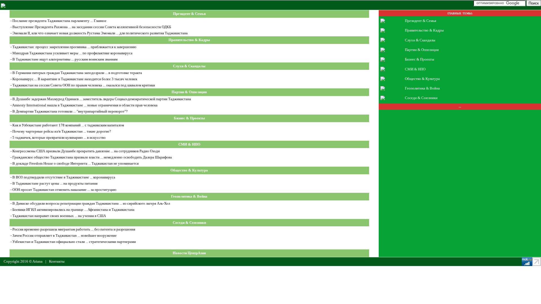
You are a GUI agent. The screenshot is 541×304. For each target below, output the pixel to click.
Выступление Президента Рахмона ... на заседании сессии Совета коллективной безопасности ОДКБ (91, 27)
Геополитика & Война (189, 196)
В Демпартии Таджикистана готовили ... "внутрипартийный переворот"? (70, 111)
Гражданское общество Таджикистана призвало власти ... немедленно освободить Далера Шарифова (92, 157)
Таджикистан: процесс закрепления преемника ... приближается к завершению (74, 47)
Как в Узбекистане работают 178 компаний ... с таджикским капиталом (68, 125)
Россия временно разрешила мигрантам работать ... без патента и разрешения (73, 229)
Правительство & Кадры (189, 40)
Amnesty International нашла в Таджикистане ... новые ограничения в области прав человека (85, 105)
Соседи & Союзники (189, 222)
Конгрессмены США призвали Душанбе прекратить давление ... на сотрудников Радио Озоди (86, 151)
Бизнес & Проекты (189, 118)
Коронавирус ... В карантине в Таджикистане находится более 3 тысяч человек (74, 79)
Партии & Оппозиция (189, 92)
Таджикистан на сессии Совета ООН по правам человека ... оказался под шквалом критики (83, 85)
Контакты (57, 261)
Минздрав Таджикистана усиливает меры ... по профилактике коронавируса (72, 53)
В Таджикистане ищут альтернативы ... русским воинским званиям (64, 59)
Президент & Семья (189, 14)
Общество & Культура (189, 170)
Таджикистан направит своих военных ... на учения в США (59, 216)
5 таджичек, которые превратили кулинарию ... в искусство (59, 137)
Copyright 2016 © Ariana (23, 261)
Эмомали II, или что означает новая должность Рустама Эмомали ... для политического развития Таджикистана (100, 33)
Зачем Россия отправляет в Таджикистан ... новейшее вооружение (64, 235)
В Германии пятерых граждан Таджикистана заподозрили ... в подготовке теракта (77, 73)
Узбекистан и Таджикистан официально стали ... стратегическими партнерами (74, 242)
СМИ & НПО (189, 144)
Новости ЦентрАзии (189, 253)
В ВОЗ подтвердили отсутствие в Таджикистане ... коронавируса (63, 177)
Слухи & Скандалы (189, 66)
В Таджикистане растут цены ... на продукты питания (54, 183)
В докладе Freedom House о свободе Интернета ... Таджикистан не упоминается (75, 163)
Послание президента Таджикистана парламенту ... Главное (59, 21)
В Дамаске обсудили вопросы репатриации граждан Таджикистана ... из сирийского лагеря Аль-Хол (91, 203)
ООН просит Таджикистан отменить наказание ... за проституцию (64, 189)
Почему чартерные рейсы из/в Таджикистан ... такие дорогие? (61, 131)
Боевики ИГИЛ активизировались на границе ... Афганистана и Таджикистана (73, 209)
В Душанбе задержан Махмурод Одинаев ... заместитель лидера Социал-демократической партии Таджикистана (101, 99)
